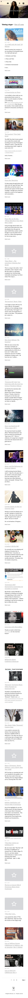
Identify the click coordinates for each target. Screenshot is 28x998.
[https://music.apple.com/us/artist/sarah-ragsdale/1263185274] (23, 3)
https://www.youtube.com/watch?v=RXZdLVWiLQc (13, 152)
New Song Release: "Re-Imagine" (12, 341)
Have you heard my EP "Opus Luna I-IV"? (12, 427)
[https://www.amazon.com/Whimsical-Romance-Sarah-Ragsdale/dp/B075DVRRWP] (19, 3)
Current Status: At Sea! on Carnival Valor (13, 507)
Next (23, 980)
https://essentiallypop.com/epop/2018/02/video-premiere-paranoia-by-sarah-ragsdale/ (14, 700)
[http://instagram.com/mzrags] (12, 3)
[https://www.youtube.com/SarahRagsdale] (8, 3)
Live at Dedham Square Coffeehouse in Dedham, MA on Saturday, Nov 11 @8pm (14, 945)
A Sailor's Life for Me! (12, 546)
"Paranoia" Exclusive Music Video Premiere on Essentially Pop (13, 687)
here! (18, 697)
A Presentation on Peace (12, 92)
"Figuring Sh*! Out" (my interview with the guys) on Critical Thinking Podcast (14, 384)
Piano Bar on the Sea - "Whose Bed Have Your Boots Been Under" (14, 221)
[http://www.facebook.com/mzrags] (15, 3)
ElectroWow (8, 632)
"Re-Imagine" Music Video (13, 301)
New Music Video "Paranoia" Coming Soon (14, 726)
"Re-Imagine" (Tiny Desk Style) (13, 135)
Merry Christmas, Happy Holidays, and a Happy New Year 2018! (14, 767)
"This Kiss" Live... (10, 914)
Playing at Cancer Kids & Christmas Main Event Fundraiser (13, 887)
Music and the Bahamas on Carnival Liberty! (14, 467)
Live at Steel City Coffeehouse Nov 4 (10, 971)
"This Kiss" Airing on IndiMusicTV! (12, 844)
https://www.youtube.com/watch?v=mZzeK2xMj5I (14, 103)
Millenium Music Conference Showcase (11, 660)
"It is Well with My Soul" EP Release (14, 45)
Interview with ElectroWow (13, 627)
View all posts (19, 24)
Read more (7, 70)
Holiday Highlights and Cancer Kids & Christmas (13, 803)
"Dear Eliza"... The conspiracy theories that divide (13, 263)
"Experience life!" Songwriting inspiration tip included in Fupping (14, 587)
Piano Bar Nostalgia (11, 180)
